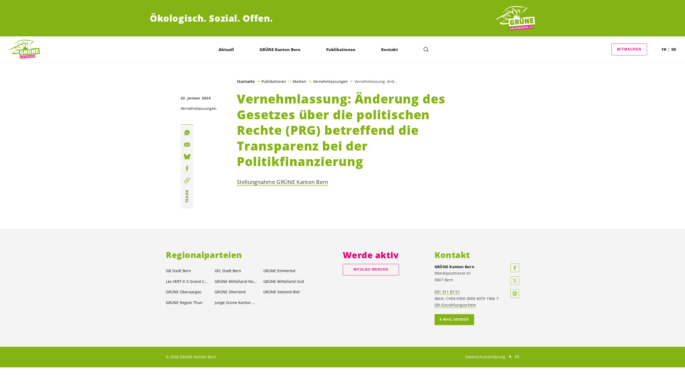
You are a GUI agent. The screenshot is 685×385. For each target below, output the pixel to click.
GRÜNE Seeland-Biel (281, 291)
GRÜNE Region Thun (184, 302)
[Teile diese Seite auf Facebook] (187, 168)
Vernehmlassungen (330, 81)
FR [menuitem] (664, 49)
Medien (299, 81)
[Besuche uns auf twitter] (515, 280)
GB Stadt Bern (178, 270)
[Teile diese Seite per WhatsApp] (187, 132)
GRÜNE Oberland (230, 291)
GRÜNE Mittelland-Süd (283, 281)
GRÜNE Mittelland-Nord (236, 281)
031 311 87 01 (447, 291)
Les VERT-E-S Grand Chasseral (187, 281)
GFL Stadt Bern (228, 270)
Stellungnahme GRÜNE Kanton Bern (282, 182)
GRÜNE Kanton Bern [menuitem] (280, 49)
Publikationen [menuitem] (340, 49)
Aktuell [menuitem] (226, 49)
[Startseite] (515, 18)
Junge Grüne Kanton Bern (236, 302)
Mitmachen (629, 49)
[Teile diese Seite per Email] (187, 144)
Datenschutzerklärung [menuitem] (485, 356)
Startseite (246, 81)
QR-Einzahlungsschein (455, 304)
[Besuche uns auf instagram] (515, 293)
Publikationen (273, 81)
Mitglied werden (370, 269)
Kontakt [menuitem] (389, 49)
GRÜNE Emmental (279, 270)
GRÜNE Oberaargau (183, 291)
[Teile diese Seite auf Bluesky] (187, 156)
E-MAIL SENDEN (454, 319)
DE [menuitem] (673, 49)
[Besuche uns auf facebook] (515, 268)
